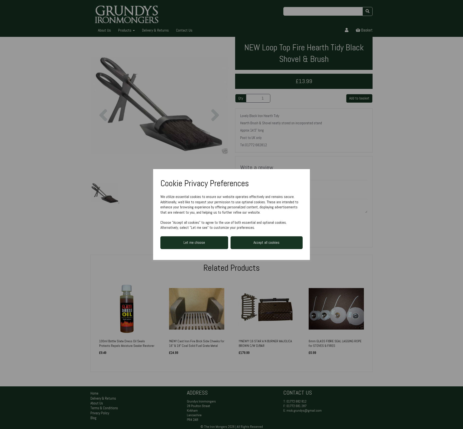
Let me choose (194, 242)
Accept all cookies (266, 242)
